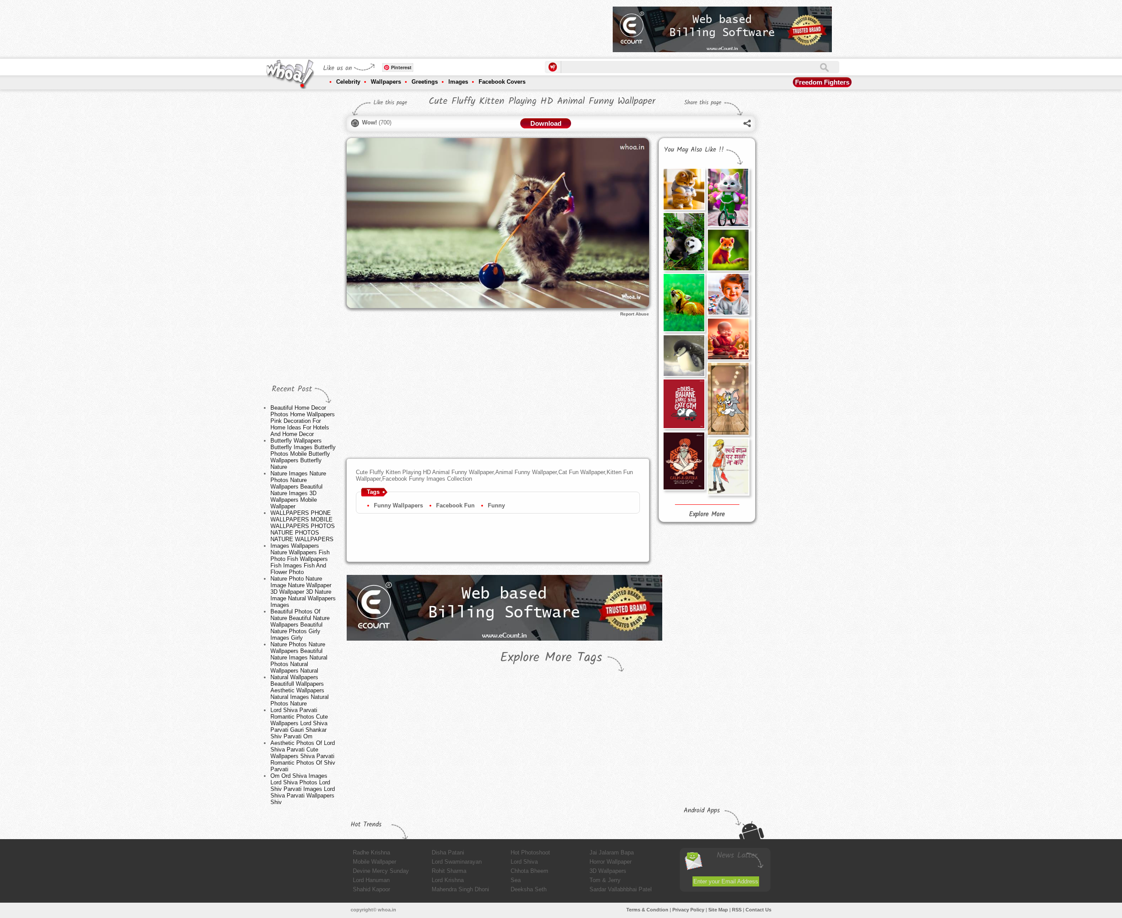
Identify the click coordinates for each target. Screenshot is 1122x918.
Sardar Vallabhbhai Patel (620, 889)
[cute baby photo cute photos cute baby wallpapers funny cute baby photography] (728, 339)
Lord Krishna (448, 880)
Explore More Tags (551, 657)
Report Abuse (634, 314)
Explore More (707, 514)
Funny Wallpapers (398, 505)
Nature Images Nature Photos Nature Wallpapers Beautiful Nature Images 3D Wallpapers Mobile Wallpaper (298, 490)
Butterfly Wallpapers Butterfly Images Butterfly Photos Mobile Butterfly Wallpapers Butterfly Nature (303, 453)
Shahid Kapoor (371, 889)
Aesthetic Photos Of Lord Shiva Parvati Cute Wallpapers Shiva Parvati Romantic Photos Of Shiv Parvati (302, 756)
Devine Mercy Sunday (381, 871)
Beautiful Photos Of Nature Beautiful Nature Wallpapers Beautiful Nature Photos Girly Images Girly (300, 624)
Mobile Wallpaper (374, 861)
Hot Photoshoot (530, 852)
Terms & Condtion (647, 909)
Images (458, 81)
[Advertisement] (446, 26)
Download (545, 123)
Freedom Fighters (822, 82)
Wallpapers (386, 81)
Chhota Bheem (529, 871)
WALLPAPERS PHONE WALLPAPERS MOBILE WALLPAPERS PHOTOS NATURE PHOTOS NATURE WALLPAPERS (302, 526)
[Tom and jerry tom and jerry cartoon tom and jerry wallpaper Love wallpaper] (728, 399)
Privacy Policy (688, 909)
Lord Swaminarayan (457, 861)
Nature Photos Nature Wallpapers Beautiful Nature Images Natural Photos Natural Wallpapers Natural (298, 657)
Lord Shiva (524, 861)
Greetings (425, 81)
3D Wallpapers (607, 871)
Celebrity (348, 81)
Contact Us (758, 909)
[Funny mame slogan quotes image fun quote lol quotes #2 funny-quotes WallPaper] (684, 460)
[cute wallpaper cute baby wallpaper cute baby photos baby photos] (728, 294)
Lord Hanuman (371, 880)
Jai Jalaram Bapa (611, 852)
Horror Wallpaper (610, 861)
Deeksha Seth (529, 889)
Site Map (718, 909)
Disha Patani (448, 852)
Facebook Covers (502, 81)
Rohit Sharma (449, 871)
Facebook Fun (455, 505)
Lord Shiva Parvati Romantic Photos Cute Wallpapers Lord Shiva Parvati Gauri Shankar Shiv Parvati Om (299, 723)
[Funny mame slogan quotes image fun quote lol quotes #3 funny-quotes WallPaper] (728, 467)
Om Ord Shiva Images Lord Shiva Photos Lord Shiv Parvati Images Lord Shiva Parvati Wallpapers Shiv (302, 789)
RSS (737, 909)
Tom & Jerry (605, 880)
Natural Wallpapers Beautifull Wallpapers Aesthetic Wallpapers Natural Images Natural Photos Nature (299, 690)
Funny (496, 505)
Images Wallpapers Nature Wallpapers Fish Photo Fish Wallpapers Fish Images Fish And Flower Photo (300, 558)
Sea (516, 880)
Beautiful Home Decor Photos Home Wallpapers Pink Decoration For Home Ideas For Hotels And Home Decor (302, 420)
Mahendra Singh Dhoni (460, 889)
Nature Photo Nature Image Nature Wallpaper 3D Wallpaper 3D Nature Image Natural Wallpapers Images (303, 591)
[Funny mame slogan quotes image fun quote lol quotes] (684, 403)
